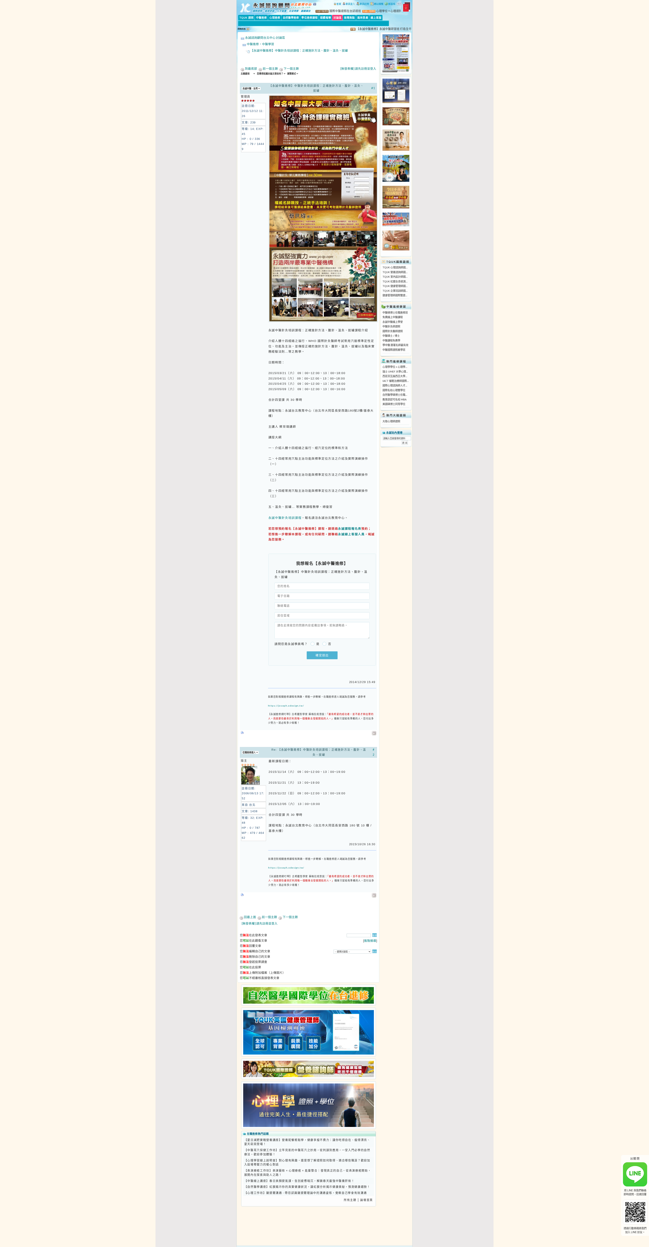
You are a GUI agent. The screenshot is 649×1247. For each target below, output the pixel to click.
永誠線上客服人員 (351, 534)
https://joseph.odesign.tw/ (286, 705)
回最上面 (250, 917)
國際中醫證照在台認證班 (345, 11)
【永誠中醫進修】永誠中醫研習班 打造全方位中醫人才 (332, 29)
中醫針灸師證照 (391, 326)
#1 (373, 88)
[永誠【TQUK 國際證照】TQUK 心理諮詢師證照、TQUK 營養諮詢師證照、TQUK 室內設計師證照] (395, 71)
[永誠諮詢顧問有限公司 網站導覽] (376, 4)
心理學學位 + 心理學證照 (395, 366)
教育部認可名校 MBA (394, 399)
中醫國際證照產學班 (393, 349)
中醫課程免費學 (391, 340)
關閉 (635, 1158)
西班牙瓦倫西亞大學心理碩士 (395, 376)
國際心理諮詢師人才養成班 (395, 385)
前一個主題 (270, 68)
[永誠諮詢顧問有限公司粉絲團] (315, 6)
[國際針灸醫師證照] (395, 249)
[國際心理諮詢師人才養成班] (395, 225)
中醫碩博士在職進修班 (395, 312)
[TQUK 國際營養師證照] (308, 1069)
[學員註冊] (362, 4)
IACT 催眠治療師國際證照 (395, 380)
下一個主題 (291, 68)
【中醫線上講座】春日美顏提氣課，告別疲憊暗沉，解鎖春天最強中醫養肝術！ (299, 1181)
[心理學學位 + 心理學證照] (395, 102)
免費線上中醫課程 (392, 317)
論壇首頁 (366, 1200)
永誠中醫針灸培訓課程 (285, 517)
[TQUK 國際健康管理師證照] (308, 1032)
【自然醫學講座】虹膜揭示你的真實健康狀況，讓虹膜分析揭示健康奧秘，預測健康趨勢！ (307, 1186)
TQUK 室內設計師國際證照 (395, 276)
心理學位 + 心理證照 (389, 11)
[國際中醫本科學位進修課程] (395, 149)
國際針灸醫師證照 (392, 331)
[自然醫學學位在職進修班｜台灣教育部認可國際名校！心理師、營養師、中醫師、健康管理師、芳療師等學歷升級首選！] (308, 995)
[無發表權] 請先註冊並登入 (358, 68)
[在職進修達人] (390, 4)
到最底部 (251, 68)
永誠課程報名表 (349, 528)
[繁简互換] (399, 4)
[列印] (242, 731)
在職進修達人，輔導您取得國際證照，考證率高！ (408, 29)
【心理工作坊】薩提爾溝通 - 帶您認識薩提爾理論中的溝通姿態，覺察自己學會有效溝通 (305, 1193)
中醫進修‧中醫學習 (260, 44)
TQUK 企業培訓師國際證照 (395, 290)
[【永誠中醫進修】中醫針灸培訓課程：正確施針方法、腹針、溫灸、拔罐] (323, 321)
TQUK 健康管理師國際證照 (395, 285)
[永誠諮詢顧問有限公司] (337, 4)
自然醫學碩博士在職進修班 (395, 394)
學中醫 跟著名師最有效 (395, 345)
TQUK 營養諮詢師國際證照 (395, 272)
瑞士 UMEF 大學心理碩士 (395, 371)
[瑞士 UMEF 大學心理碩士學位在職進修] (395, 180)
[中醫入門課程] (395, 207)
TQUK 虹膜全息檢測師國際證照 (395, 281)
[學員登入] (349, 4)
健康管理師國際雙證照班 (395, 295)
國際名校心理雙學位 (393, 390)
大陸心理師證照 (391, 421)
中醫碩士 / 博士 (391, 335)
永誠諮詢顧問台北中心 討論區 (265, 37)
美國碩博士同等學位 (393, 404)
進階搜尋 (370, 940)
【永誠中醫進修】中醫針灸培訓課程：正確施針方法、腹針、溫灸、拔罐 (299, 50)
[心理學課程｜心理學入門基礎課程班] (395, 124)
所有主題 (350, 1200)
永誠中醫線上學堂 (392, 321)
